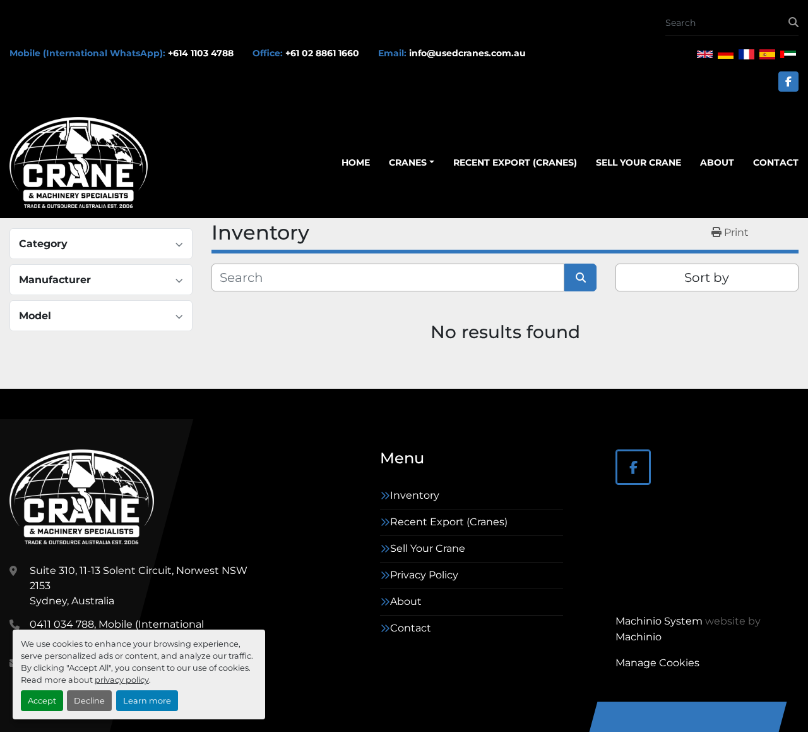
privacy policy (122, 680)
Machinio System (659, 621)
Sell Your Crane (638, 162)
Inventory (414, 495)
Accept (42, 700)
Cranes (408, 162)
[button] (411, 162)
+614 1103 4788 (201, 53)
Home (356, 162)
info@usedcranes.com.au (467, 53)
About (717, 162)
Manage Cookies (657, 663)
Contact (776, 162)
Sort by (706, 277)
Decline (89, 700)
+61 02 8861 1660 (322, 53)
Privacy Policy (424, 575)
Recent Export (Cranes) (515, 162)
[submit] (793, 22)
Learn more (147, 700)
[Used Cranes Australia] (81, 496)
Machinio (638, 637)
